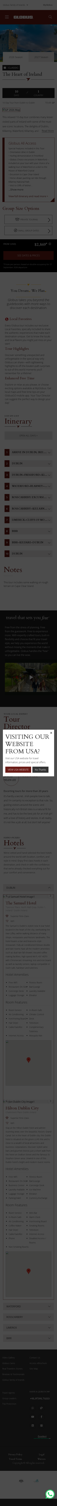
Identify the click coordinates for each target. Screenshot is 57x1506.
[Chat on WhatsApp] (50, 1494)
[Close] (51, 733)
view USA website (18, 769)
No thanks (40, 769)
